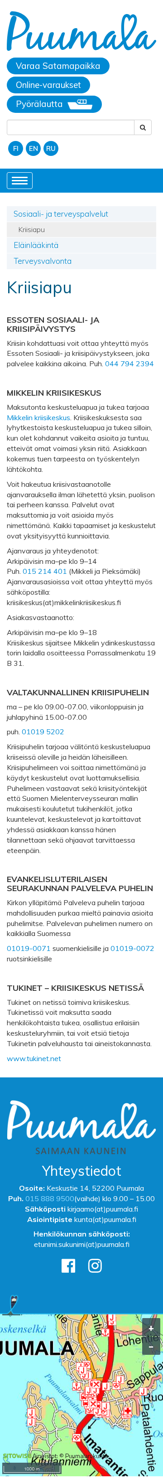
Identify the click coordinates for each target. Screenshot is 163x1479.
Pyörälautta (39, 103)
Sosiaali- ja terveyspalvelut (61, 213)
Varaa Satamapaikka (58, 65)
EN (33, 148)
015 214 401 (45, 571)
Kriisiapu (31, 229)
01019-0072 (132, 948)
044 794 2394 (129, 363)
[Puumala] (81, 32)
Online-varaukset (48, 84)
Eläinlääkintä (36, 245)
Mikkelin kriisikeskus (38, 417)
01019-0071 (29, 948)
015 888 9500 (49, 1198)
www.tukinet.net (34, 1058)
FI (16, 148)
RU (51, 148)
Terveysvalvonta (43, 261)
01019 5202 (43, 731)
